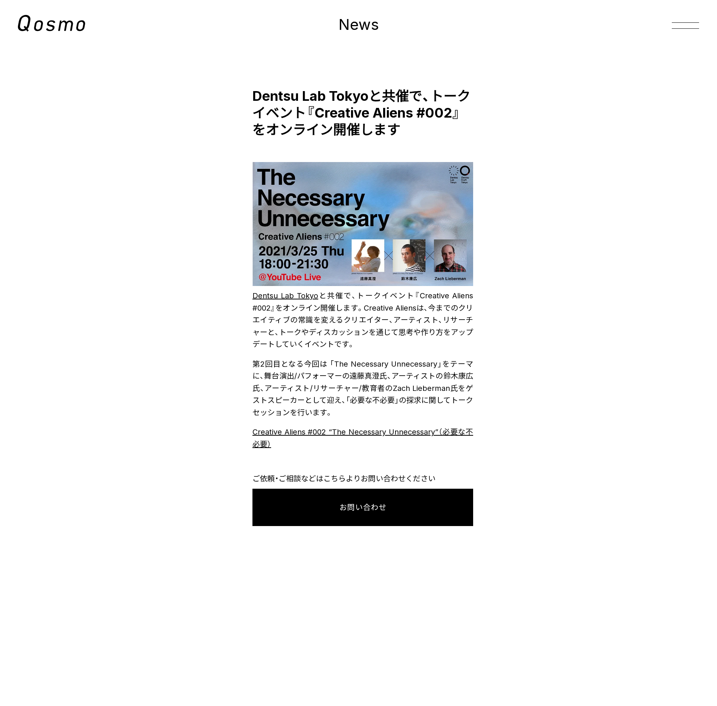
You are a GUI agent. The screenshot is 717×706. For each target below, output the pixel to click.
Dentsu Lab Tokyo (285, 295)
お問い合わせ (363, 507)
